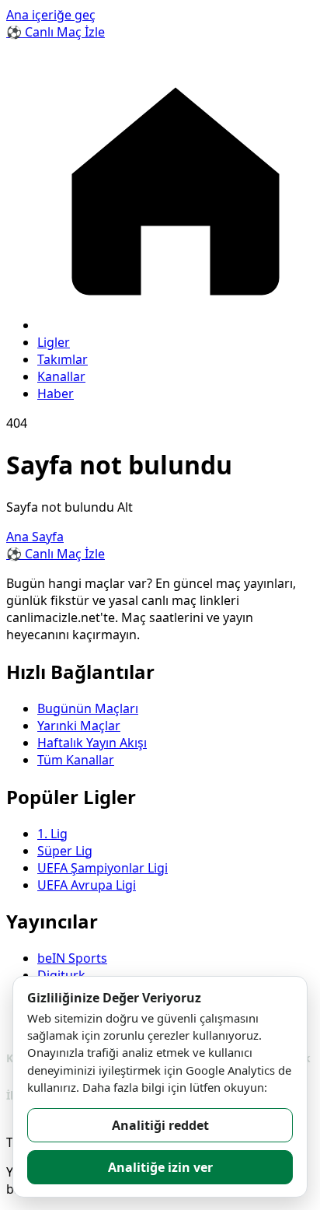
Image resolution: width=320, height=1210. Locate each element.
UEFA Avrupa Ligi (86, 885)
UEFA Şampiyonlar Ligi (102, 867)
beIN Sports (72, 958)
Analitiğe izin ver (160, 1167)
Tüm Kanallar (75, 759)
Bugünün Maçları (87, 708)
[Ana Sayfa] (175, 325)
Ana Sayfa (35, 536)
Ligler (53, 342)
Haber (55, 393)
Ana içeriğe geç (51, 14)
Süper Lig (64, 850)
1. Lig (52, 833)
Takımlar (62, 359)
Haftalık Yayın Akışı (92, 742)
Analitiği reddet (160, 1125)
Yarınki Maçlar (78, 725)
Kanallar (61, 376)
